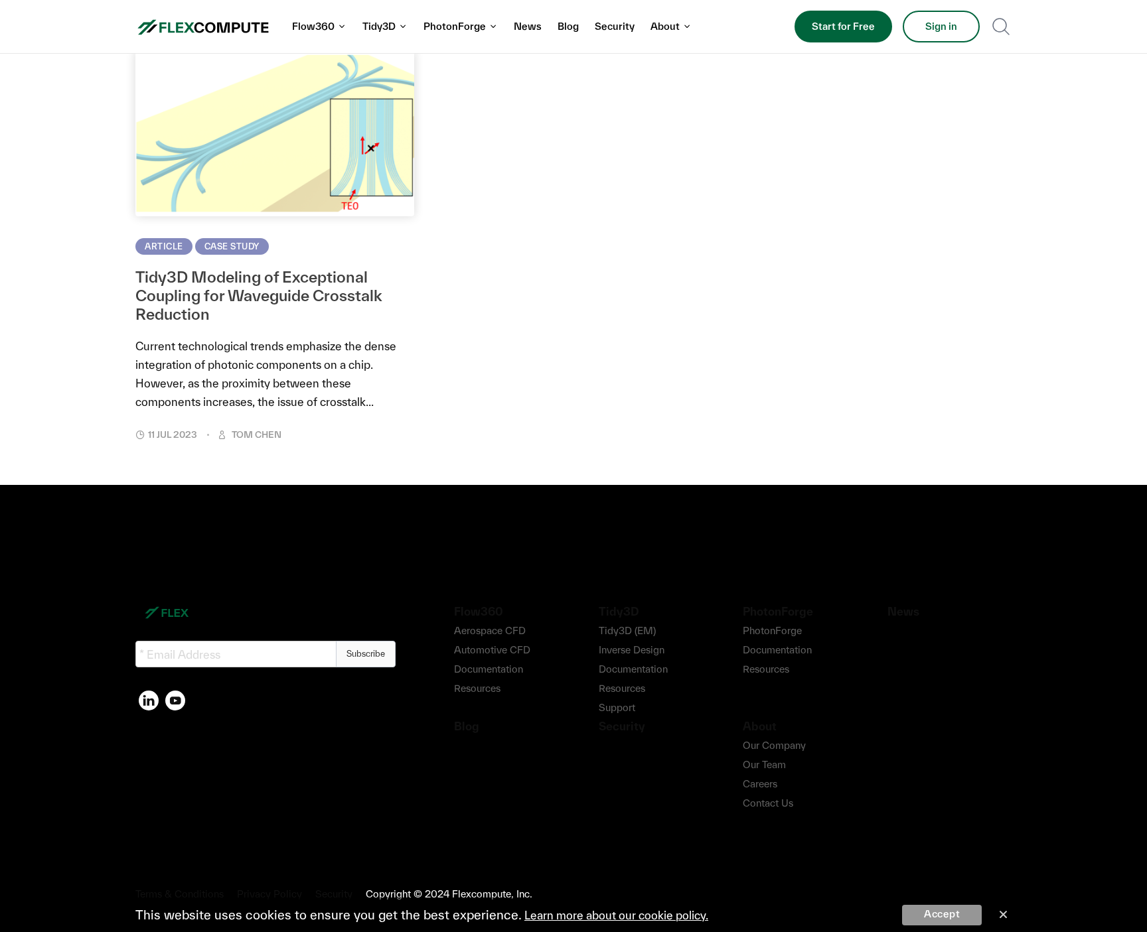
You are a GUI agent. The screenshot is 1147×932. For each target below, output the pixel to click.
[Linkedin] (149, 700)
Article (164, 246)
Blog (568, 26)
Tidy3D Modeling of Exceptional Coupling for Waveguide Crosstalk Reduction (258, 295)
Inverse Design (631, 649)
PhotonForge (772, 630)
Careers (760, 783)
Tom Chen (256, 434)
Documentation (488, 669)
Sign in (941, 26)
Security (615, 26)
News (528, 26)
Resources (477, 688)
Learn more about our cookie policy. (616, 915)
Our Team (764, 764)
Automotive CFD (492, 649)
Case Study (232, 246)
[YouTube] (175, 700)
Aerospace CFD (490, 630)
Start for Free (843, 26)
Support (617, 707)
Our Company (774, 745)
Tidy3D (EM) (627, 630)
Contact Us (768, 803)
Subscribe (365, 654)
